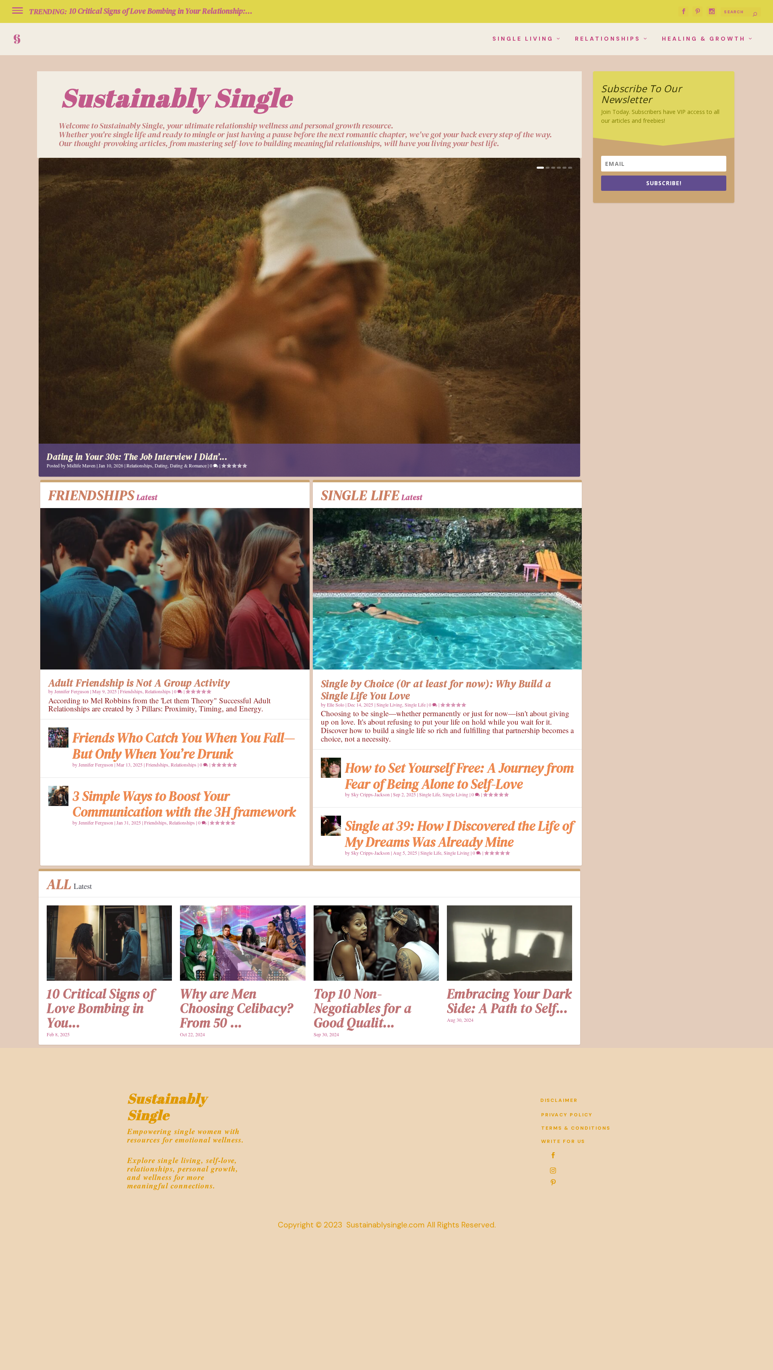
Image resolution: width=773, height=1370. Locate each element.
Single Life (415, 704)
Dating (161, 465)
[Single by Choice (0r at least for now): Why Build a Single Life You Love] (447, 589)
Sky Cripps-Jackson (370, 794)
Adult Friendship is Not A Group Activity (138, 683)
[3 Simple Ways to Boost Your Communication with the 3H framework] (58, 796)
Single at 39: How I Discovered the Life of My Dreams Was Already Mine (459, 834)
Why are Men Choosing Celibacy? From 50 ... (238, 1008)
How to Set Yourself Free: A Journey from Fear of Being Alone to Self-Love (459, 776)
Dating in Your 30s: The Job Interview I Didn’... (137, 457)
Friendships (131, 691)
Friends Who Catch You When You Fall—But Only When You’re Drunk (183, 746)
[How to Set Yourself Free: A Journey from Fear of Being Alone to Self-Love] (331, 768)
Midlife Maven (81, 465)
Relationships (608, 38)
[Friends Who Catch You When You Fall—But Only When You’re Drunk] (58, 737)
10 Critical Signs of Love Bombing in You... (100, 1008)
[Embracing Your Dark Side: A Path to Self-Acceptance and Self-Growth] (509, 943)
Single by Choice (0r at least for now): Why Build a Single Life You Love (436, 690)
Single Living (523, 38)
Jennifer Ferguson (71, 691)
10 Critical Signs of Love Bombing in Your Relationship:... (160, 11)
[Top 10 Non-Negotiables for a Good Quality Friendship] (376, 943)
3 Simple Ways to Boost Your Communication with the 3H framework (184, 804)
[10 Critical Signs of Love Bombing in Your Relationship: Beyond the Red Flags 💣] (109, 943)
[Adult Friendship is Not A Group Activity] (175, 589)
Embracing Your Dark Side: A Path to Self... (509, 1001)
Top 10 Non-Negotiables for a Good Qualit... (362, 1008)
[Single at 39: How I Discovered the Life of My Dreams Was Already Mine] (331, 826)
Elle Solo (335, 704)
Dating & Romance (188, 465)
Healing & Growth (704, 38)
